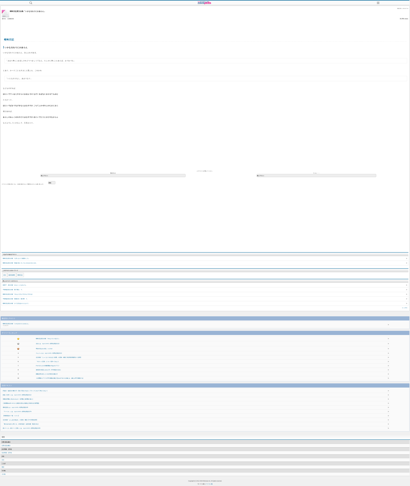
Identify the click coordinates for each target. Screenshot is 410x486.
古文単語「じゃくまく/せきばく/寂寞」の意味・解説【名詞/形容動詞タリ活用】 (59, 357)
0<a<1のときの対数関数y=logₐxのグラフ (47, 365)
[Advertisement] (205, 26)
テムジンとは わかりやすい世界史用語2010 (49, 353)
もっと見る (404, 307)
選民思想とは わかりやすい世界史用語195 (15, 407)
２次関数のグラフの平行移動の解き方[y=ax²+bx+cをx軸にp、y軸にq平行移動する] (59, 378)
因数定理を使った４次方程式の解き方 (47, 374)
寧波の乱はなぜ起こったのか (44, 348)
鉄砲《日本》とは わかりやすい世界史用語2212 (17, 395)
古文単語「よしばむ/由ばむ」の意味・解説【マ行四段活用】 (20, 420)
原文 (4, 275)
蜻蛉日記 (20, 275)
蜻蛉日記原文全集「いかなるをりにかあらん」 (16, 324)
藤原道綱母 (12, 275)
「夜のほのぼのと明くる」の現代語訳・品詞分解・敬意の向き (21, 424)
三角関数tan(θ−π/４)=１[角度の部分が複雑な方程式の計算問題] (21, 403)
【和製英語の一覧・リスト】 (11, 415)
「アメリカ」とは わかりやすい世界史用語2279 (17, 411)
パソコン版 (209, 484)
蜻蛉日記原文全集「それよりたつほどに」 (48, 338)
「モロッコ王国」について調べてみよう (47, 361)
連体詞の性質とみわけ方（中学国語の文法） (49, 370)
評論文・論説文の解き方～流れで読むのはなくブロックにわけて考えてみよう (25, 391)
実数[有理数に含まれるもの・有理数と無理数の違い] (18, 399)
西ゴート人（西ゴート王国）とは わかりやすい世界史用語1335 (21, 428)
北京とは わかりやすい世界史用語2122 (47, 343)
